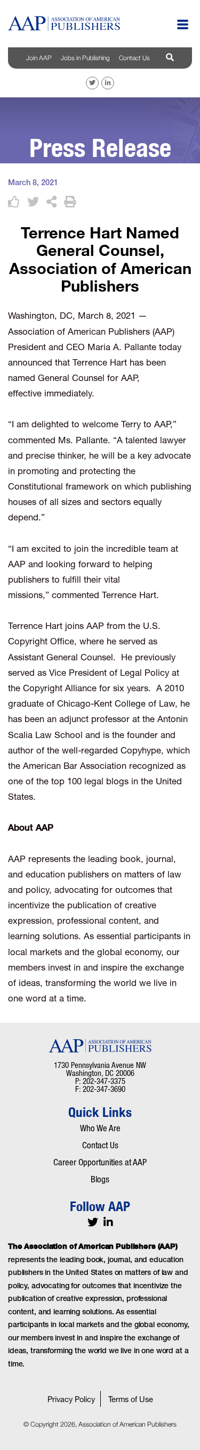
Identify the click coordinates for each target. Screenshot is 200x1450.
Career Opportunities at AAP (100, 1162)
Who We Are (100, 1128)
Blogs (100, 1179)
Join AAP (39, 58)
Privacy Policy (71, 1400)
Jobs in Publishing (85, 58)
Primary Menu (182, 24)
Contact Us (134, 58)
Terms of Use (130, 1400)
